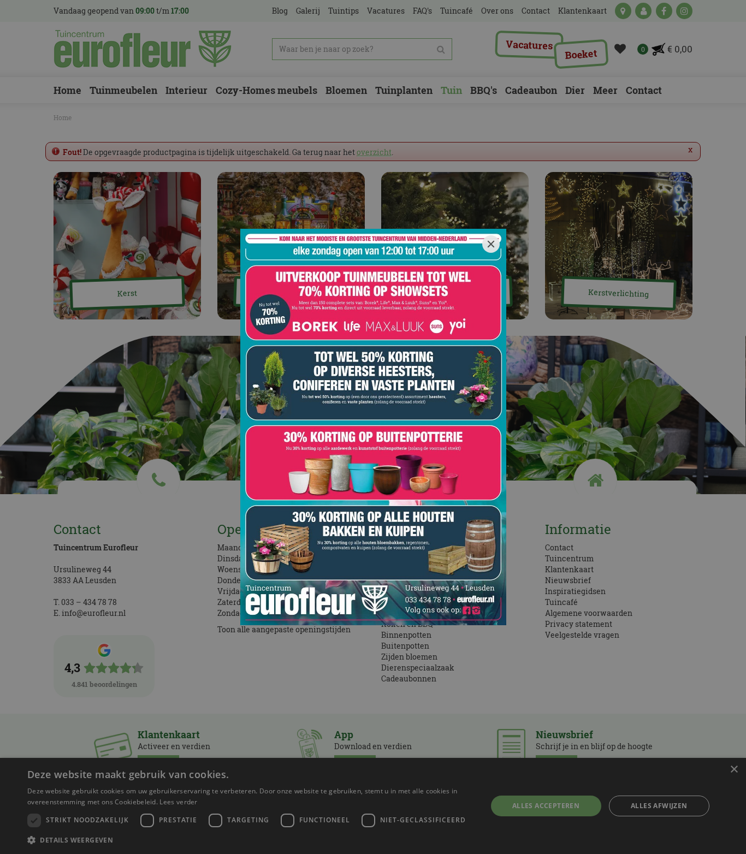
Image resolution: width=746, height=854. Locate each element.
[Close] (491, 244)
